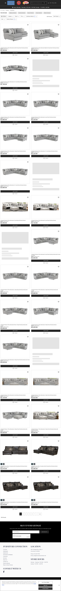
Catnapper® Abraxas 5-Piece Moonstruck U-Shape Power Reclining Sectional (13, 151)
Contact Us (5, 561)
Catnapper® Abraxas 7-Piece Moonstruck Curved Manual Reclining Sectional (13, 395)
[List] (50, 3)
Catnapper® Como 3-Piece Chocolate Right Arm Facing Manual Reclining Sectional (14, 502)
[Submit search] (44, 3)
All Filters (4, 16)
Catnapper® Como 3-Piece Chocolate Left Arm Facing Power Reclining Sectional (44, 466)
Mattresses (5, 551)
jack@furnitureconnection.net (40, 555)
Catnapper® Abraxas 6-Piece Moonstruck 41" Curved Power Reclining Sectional (13, 185)
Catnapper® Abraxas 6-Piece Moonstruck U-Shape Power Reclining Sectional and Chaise (15, 359)
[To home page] (18, 3)
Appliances (5, 553)
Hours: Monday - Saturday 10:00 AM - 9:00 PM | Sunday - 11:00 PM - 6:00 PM (31, 7)
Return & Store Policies (8, 565)
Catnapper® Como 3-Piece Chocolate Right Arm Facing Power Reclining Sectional (44, 502)
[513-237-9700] (54, 3)
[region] (30, 585)
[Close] (59, 585)
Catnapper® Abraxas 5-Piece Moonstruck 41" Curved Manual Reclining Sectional (13, 81)
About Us (5, 559)
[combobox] (11, 16)
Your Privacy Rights (45, 582)
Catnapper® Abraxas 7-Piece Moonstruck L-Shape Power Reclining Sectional (43, 395)
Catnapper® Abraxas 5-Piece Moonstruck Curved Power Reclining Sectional (43, 117)
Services (5, 558)
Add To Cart (15, 52)
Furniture (7, 10)
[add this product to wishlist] (27, 24)
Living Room (12, 10)
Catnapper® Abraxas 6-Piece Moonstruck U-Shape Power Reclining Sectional (43, 324)
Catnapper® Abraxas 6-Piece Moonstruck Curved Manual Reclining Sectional (13, 220)
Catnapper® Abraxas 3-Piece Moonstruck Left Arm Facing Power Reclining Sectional (14, 47)
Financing (5, 556)
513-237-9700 (37, 553)
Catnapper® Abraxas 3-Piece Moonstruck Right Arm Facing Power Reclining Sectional (45, 47)
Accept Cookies (45, 588)
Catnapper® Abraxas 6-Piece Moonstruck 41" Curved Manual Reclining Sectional (44, 151)
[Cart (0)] (56, 3)
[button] (5, 3)
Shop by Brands (6, 563)
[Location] (52, 3)
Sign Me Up (44, 531)
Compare (15, 55)
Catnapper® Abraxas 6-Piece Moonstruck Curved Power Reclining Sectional (43, 220)
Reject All (45, 585)
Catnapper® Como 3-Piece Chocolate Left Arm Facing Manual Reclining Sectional (13, 466)
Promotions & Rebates (8, 554)
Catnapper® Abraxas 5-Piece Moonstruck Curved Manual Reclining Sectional (13, 117)
